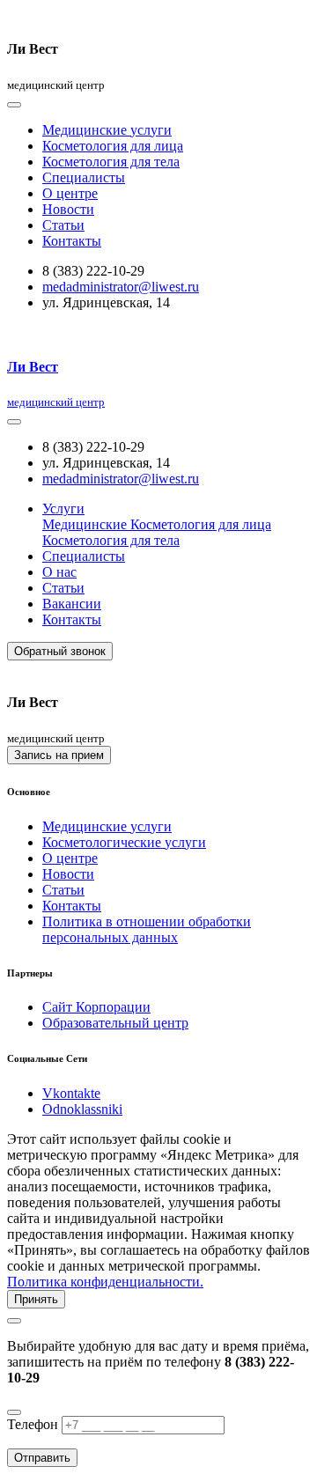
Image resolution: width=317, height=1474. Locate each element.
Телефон (32, 1424)
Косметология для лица (112, 145)
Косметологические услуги (124, 842)
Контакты (71, 240)
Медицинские (86, 524)
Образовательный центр (115, 1022)
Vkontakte (71, 1093)
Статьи (63, 224)
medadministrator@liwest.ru (120, 286)
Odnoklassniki (82, 1109)
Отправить (42, 1457)
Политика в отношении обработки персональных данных (146, 929)
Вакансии (71, 603)
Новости (68, 209)
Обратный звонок (60, 651)
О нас (59, 571)
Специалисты (83, 177)
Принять (36, 1299)
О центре (70, 193)
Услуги (63, 508)
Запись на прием (59, 755)
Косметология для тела (111, 161)
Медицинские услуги (107, 129)
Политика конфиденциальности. (105, 1281)
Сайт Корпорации (96, 1006)
